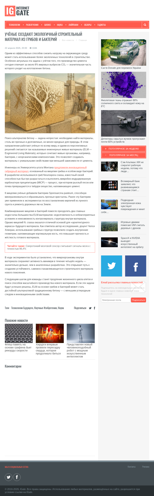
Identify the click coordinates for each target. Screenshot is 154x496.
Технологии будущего (22, 308)
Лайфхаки (73, 24)
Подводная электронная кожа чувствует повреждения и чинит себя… (123, 206)
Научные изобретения (45, 308)
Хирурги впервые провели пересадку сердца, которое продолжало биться (48, 349)
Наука (60, 24)
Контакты (132, 466)
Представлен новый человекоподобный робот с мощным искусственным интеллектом (79, 350)
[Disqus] (50, 408)
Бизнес (47, 24)
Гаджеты (101, 24)
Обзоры (87, 24)
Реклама (145, 466)
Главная (83, 40)
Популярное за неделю (124, 148)
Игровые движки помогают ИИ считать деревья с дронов (133, 225)
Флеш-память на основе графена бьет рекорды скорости (18, 347)
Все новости (68, 40)
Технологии (14, 24)
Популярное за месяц (123, 155)
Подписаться (138, 300)
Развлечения (32, 24)
